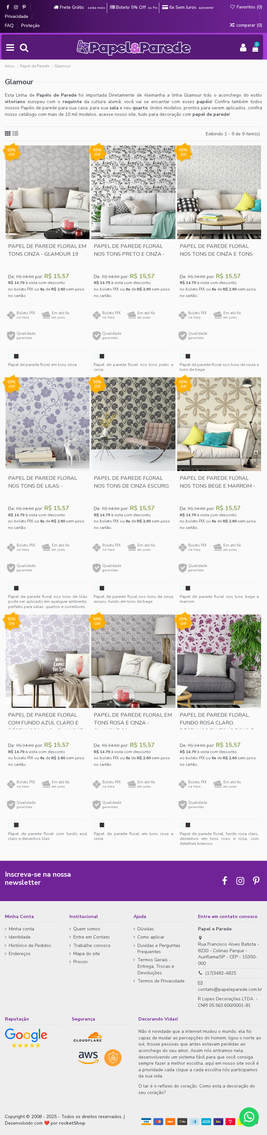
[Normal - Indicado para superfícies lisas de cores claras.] (10, 356)
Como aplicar (150, 937)
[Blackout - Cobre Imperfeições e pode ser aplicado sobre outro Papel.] (16, 356)
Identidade (20, 937)
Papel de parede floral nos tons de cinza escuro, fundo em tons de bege (131, 486)
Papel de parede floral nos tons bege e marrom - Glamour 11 (217, 486)
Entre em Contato (91, 937)
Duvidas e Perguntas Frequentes (158, 948)
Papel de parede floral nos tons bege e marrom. (219, 599)
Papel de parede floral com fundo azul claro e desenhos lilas (47, 836)
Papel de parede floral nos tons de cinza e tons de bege (219, 367)
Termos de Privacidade (161, 981)
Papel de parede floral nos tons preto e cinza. (133, 367)
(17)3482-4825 (220, 973)
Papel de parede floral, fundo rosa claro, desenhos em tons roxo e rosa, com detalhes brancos (219, 838)
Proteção (30, 25)
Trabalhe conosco (92, 945)
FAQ (10, 25)
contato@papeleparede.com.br (230, 989)
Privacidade (17, 16)
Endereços (20, 954)
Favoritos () (248, 7)
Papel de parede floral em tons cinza (42, 364)
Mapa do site (86, 954)
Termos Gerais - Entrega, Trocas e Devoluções (155, 966)
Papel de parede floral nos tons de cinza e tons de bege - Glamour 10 (216, 254)
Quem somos (86, 929)
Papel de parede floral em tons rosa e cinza (133, 836)
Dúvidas (145, 929)
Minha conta (21, 929)
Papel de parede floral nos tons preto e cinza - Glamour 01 (129, 254)
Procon (80, 962)
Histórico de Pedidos (30, 945)
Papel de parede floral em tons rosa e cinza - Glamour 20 (133, 722)
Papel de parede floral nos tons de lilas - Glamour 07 (42, 486)
